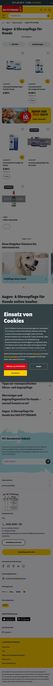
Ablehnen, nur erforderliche (15, 366)
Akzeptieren (15, 373)
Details (38, 366)
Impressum (36, 354)
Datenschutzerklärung (11, 356)
